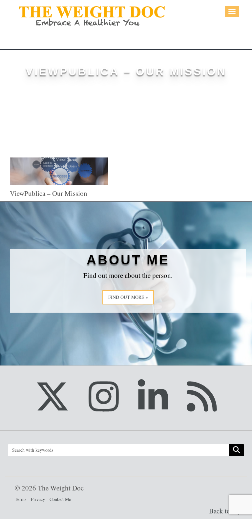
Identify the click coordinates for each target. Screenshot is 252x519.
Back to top (225, 510)
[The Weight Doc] (8, 8)
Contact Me (60, 499)
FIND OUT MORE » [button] (128, 297)
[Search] (236, 450)
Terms (20, 499)
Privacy (38, 499)
